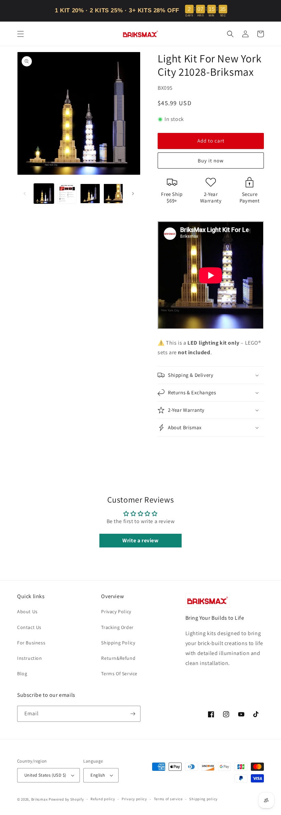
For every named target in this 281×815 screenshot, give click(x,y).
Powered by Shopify (66, 799)
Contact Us (29, 627)
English (97, 775)
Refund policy (102, 799)
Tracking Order (117, 627)
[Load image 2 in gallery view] (67, 193)
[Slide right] (132, 193)
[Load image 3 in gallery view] (90, 193)
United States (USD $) (45, 775)
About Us (27, 611)
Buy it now (211, 160)
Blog (22, 673)
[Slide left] (24, 193)
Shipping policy (203, 799)
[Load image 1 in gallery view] (44, 193)
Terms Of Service (119, 673)
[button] (20, 33)
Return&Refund (118, 658)
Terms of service (168, 799)
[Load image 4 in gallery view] (113, 193)
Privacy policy (134, 799)
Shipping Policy (118, 643)
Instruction (29, 658)
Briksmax (39, 799)
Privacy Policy (116, 611)
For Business (31, 643)
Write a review (140, 540)
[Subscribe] (132, 714)
